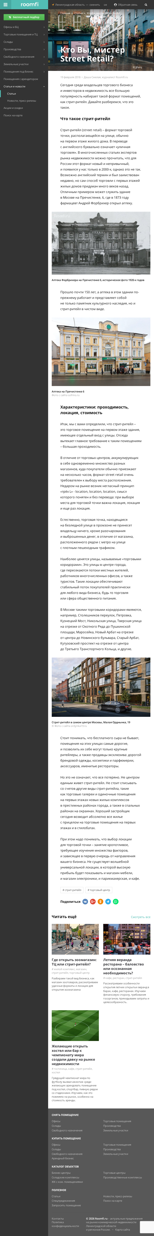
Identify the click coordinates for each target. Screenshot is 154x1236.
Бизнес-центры (61, 1173)
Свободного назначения (67, 1130)
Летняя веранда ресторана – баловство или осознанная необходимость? (123, 966)
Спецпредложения (63, 1200)
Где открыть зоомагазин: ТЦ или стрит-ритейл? (74, 961)
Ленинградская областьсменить (77, 4)
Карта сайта (122, 1229)
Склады (56, 1126)
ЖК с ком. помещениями (67, 1182)
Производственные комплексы (122, 1177)
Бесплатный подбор (26, 17)
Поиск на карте (112, 1200)
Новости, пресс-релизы (117, 1196)
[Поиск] (146, 4)
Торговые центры (114, 1173)
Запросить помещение (66, 1205)
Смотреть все (140, 917)
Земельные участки (115, 1130)
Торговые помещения (117, 1121)
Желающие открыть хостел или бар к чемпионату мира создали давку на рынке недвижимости (73, 1055)
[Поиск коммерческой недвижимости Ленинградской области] (29, 4)
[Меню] (5, 4)
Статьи (56, 1196)
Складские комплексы (65, 1177)
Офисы (56, 1121)
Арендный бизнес (63, 1158)
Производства (112, 1126)
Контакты (58, 1218)
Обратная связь (127, 4)
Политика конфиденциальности (65, 1224)
